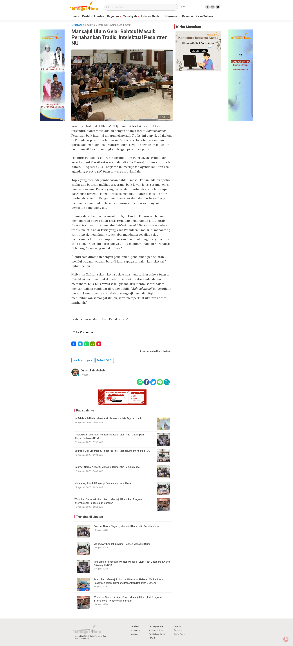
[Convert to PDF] (98, 343)
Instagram (135, 630)
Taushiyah (130, 16)
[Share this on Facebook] (73, 343)
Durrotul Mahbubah (93, 371)
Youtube (134, 634)
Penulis (152, 638)
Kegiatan (113, 16)
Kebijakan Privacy (156, 630)
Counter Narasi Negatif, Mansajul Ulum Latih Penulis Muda (126, 526)
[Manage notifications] (285, 639)
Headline (77, 360)
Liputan (99, 16)
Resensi (187, 16)
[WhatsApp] (86, 343)
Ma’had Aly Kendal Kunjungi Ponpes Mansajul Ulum (122, 544)
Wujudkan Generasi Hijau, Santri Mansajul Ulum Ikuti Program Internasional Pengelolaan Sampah (128, 598)
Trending (178, 630)
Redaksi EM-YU (104, 360)
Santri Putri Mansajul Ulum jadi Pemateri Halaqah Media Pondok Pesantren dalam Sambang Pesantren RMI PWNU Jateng (129, 581)
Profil (86, 16)
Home (75, 16)
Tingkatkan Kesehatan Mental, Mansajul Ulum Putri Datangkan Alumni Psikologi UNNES (132, 563)
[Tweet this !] (80, 343)
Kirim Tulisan (204, 16)
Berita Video (179, 634)
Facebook (135, 626)
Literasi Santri (150, 16)
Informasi (171, 16)
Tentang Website (156, 626)
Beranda (177, 626)
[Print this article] (92, 343)
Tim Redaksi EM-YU (157, 634)
